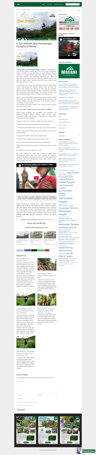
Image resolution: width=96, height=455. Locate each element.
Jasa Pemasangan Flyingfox (66, 186)
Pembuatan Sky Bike (63, 232)
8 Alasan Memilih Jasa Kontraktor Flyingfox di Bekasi (49, 240)
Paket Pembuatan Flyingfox (66, 205)
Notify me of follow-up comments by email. (27, 402)
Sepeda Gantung (62, 125)
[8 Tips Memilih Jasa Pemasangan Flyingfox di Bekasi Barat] (22, 234)
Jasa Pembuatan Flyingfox (65, 192)
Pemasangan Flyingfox (65, 213)
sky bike (69, 253)
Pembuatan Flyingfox (25, 9)
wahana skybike (62, 265)
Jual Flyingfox (62, 195)
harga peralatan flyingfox (66, 177)
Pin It (47, 250)
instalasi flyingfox (67, 182)
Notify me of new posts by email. (25, 405)
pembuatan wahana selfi (65, 236)
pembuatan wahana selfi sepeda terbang (69, 237)
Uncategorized (62, 128)
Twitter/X (35, 250)
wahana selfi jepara (73, 258)
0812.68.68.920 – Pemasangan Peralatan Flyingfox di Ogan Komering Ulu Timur (25, 353)
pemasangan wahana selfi (65, 218)
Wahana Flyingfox (66, 256)
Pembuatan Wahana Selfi (64, 122)
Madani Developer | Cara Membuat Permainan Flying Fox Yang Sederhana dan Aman (67, 160)
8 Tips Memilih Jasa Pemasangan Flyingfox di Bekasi (31, 69)
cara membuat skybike (64, 170)
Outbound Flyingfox (63, 204)
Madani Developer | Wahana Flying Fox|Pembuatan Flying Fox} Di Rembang (25, 311)
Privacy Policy (58, 4)
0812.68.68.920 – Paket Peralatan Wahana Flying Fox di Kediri (46, 275)
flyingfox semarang (62, 172)
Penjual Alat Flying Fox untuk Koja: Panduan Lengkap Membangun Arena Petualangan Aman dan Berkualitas (69, 108)
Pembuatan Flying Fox (68, 227)
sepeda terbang (65, 250)
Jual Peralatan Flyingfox (65, 200)
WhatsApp (41, 250)
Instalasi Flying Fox (66, 179)
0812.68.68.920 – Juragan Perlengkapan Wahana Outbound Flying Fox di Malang (68, 143)
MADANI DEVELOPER (46, 219)
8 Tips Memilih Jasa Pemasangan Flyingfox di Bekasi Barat (22, 240)
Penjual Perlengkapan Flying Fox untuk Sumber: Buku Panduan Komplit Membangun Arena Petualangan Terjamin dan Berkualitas (69, 102)
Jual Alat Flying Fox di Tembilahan (66, 97)
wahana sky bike (71, 263)
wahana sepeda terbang (63, 263)
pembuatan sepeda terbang (65, 229)
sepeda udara (62, 253)
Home (43, 4)
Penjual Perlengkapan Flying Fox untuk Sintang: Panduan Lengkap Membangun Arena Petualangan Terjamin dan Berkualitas (69, 85)
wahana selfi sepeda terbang (66, 260)
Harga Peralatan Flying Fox (66, 175)
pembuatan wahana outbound (65, 234)
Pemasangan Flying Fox (68, 208)
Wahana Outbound (63, 258)
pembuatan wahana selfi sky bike (67, 239)
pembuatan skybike (73, 232)
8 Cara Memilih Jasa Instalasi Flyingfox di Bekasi (34, 240)
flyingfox (72, 170)
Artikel (49, 4)
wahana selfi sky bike (74, 262)
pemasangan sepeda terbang (64, 216)
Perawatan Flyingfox (63, 245)
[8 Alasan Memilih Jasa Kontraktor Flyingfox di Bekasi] (50, 234)
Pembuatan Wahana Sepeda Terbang (67, 241)
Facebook (28, 250)
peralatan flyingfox (66, 243)
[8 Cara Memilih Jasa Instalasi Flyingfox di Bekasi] (36, 234)
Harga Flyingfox (73, 173)
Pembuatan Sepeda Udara (64, 231)
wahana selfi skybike (64, 262)
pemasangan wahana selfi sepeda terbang (67, 221)
